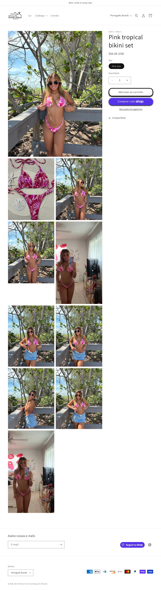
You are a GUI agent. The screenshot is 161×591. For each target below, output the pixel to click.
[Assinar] (60, 544)
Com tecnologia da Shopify (36, 584)
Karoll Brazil (19, 584)
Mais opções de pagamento (130, 109)
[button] (41, 15)
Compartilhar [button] (119, 117)
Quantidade (114, 73)
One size (116, 66)
